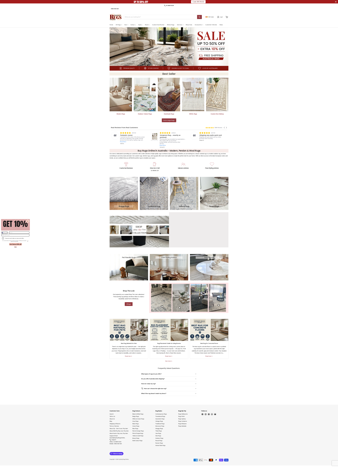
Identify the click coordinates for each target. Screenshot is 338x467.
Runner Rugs (159, 443)
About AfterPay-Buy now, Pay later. (119, 431)
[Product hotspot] (218, 305)
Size (125, 25)
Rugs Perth (181, 416)
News (221, 25)
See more (168, 361)
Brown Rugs (135, 438)
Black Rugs (135, 423)
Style (140, 25)
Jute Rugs (158, 433)
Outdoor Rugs (159, 438)
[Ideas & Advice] (183, 166)
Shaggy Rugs (159, 428)
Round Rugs (158, 440)
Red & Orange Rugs (138, 431)
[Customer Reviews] (126, 166)
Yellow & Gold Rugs (137, 435)
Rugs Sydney (182, 419)
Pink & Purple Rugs (137, 433)
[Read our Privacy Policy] (28, 241)
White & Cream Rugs (138, 419)
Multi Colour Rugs (137, 440)
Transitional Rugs (160, 416)
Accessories (198, 25)
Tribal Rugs (158, 431)
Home (111, 25)
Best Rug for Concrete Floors (209, 343)
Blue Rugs (135, 428)
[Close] (28, 221)
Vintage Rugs (159, 421)
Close (15, 247)
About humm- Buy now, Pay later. (119, 433)
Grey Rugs (135, 421)
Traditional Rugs (160, 423)
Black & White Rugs (137, 414)
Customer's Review (211, 25)
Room (147, 25)
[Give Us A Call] (154, 166)
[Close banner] (335, 1)
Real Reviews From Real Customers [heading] (124, 127)
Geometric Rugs (160, 419)
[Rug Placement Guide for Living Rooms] (169, 330)
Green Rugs (135, 426)
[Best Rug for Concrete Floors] (209, 330)
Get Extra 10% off (15, 244)
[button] (220, 17)
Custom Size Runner (158, 25)
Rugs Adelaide (182, 426)
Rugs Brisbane (182, 423)
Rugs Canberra (182, 421)
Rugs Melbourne (183, 414)
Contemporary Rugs (161, 414)
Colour (133, 25)
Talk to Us (112, 416)
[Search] (199, 17)
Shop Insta (189, 25)
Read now (128, 356)
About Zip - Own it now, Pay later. (119, 428)
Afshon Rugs (170, 25)
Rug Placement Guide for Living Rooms (169, 343)
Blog (111, 421)
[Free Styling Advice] (212, 166)
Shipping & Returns (115, 423)
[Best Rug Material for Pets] (129, 330)
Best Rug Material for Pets (129, 343)
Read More (123, 141)
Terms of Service (114, 426)
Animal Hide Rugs (160, 445)
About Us (112, 419)
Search (112, 414)
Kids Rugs (158, 435)
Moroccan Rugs (159, 426)
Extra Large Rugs (169, 120)
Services (179, 25)
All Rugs (118, 25)
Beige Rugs (135, 416)
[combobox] (4, 232)
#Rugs (128, 304)
